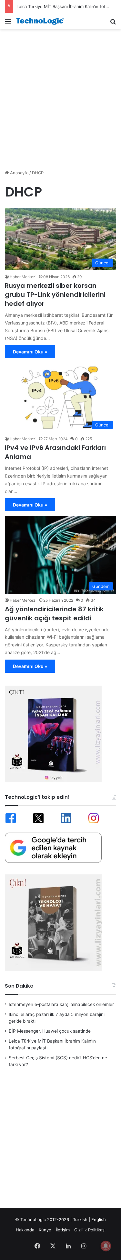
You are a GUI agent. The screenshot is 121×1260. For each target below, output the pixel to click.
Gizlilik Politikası (90, 1229)
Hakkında (25, 1229)
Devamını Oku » (30, 351)
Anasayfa (18, 172)
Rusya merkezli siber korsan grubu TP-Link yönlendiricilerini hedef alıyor (55, 294)
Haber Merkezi (23, 276)
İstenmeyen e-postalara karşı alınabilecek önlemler (61, 1004)
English (98, 1219)
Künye (45, 1229)
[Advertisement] (60, 96)
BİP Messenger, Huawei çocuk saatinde (50, 1031)
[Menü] (8, 23)
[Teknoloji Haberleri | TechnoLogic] (42, 21)
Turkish (80, 1219)
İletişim (63, 1229)
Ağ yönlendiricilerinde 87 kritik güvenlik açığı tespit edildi (54, 614)
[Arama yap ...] (113, 23)
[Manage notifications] (106, 1246)
